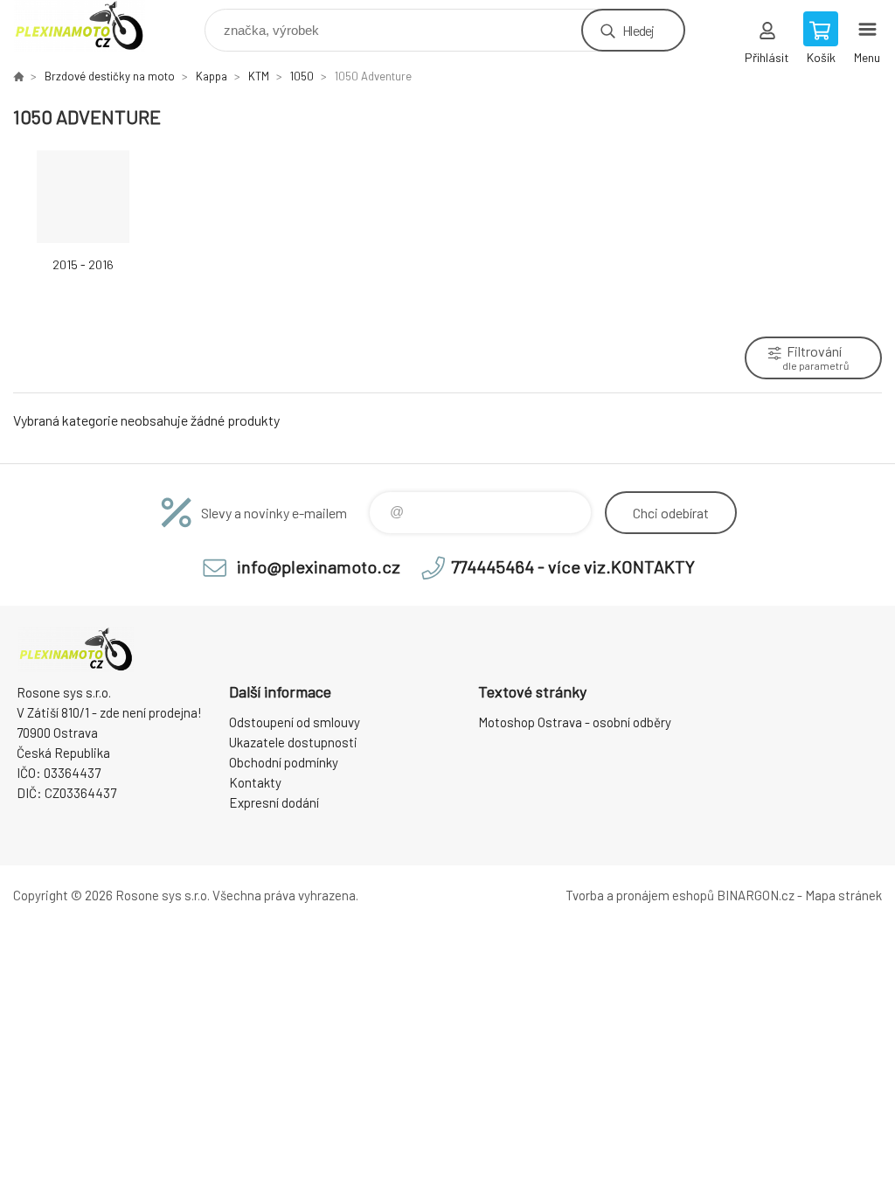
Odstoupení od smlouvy (294, 722)
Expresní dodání (274, 802)
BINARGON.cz (755, 895)
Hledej (638, 30)
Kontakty (255, 782)
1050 (302, 76)
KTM (258, 76)
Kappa (211, 76)
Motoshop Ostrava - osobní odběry (574, 722)
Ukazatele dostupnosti (293, 742)
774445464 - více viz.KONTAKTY (573, 566)
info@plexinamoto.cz (318, 566)
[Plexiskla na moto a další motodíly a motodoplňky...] (18, 76)
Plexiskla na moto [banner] (90, 26)
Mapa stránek (843, 895)
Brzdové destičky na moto (110, 76)
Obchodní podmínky (283, 762)
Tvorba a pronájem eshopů (639, 895)
